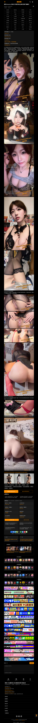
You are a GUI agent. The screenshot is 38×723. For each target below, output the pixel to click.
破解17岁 (30, 20)
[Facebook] (13, 532)
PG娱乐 (23, 14)
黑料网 (32, 486)
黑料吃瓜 (11, 488)
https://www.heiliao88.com (9, 690)
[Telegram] (15, 532)
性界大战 (15, 18)
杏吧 (7, 29)
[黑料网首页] (19, 2)
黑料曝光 (6, 488)
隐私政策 (17, 722)
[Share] (11, 532)
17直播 (15, 14)
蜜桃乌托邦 (30, 18)
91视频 (15, 29)
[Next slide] (33, 549)
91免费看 (7, 20)
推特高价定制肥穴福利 (8, 486)
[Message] (26, 532)
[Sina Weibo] (24, 532)
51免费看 (15, 20)
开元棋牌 (7, 16)
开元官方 (30, 14)
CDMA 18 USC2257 (22, 722)
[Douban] (21, 532)
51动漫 (23, 29)
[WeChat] (17, 532)
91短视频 (15, 22)
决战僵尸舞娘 (23, 18)
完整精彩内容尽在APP (11, 491)
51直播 (23, 16)
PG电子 (8, 14)
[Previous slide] (5, 549)
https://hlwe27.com (8, 687)
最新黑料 (5, 7)
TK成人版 (30, 22)
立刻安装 (6, 512)
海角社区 (7, 22)
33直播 (8, 18)
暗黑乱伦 (23, 20)
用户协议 (14, 722)
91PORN (23, 22)
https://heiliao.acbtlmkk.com (9, 692)
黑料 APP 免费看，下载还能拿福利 (10, 41)
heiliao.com (21, 504)
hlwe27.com (7, 33)
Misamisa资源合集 (26, 486)
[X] (19, 532)
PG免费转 (15, 16)
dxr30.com (7, 508)
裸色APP (30, 29)
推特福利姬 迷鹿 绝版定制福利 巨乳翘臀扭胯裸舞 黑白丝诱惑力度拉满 (15, 472)
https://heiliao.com (8, 36)
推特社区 (9, 7)
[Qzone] (23, 532)
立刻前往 (21, 512)
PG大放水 (30, 16)
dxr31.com (21, 508)
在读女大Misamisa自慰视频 (17, 486)
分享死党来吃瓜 (26, 491)
